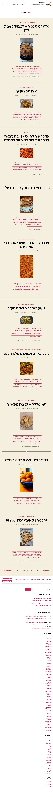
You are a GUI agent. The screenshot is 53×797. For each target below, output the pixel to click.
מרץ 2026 (49, 644)
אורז (34, 122)
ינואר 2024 (49, 685)
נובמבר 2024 (48, 669)
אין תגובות (16, 95)
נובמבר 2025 (48, 651)
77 (17, 570)
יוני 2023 (49, 696)
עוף (20, 4)
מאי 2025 (49, 660)
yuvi (32, 144)
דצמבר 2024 (48, 668)
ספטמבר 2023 (48, 691)
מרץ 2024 (49, 682)
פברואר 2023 (48, 702)
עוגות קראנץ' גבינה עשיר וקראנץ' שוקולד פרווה (34, 616)
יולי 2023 (49, 694)
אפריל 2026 (48, 643)
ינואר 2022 (49, 722)
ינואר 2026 (49, 647)
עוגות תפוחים (35, 391)
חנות (26, 3)
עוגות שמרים (48, 763)
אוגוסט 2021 (48, 730)
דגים (15, 4)
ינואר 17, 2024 (24, 95)
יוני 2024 (49, 677)
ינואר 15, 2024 (26, 144)
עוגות (13, 3)
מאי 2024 (49, 679)
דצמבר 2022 (48, 705)
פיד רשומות (48, 782)
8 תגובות (16, 34)
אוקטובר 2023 (48, 690)
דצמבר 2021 (48, 724)
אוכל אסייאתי (37, 122)
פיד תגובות (49, 784)
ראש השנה (49, 771)
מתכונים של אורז (19, 122)
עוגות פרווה (22, 349)
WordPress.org (48, 786)
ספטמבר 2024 (48, 672)
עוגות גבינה (49, 757)
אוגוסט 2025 (48, 655)
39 (24, 570)
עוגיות (23, 4)
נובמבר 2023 (48, 688)
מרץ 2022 (49, 719)
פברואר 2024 (48, 683)
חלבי (28, 22)
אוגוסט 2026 (48, 637)
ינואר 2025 (49, 666)
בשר (22, 3)
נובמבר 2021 (48, 726)
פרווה (31, 391)
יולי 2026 (49, 638)
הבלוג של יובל (48, 743)
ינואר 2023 (49, 704)
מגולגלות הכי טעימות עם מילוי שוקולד (43, 608)
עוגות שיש (17, 349)
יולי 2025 (49, 657)
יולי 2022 (49, 713)
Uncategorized (33, 22)
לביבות (24, 22)
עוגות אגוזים (16, 389)
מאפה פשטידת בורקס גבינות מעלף (26, 188)
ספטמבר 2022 (48, 710)
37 (31, 570)
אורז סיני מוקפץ (26, 91)
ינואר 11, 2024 (24, 357)
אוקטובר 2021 (48, 727)
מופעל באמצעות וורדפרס (35, 794)
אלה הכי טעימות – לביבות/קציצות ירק (26, 28)
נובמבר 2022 (48, 707)
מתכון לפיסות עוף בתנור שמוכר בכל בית (43, 605)
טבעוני (19, 3)
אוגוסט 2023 (48, 693)
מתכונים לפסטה (37, 294)
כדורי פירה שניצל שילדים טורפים (26, 460)
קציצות (12, 4)
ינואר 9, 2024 (24, 408)
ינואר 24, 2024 (23, 34)
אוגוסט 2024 (48, 674)
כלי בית (49, 751)
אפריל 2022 (48, 718)
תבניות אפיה (48, 773)
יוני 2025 (49, 658)
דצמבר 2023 (48, 686)
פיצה (16, 560)
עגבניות (39, 174)
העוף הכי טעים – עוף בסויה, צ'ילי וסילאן (40, 628)
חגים (25, 183)
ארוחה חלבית (37, 76)
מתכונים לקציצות (19, 76)
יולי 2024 (49, 676)
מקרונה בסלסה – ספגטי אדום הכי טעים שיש (26, 245)
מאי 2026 (49, 641)
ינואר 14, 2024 (23, 250)
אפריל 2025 (48, 662)
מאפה (34, 229)
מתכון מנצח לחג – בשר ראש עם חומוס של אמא (41, 600)
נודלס (33, 294)
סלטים (16, 3)
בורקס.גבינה (38, 229)
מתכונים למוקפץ (29, 340)
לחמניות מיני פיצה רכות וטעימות (26, 520)
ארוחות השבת (32, 76)
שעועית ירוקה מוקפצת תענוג (26, 308)
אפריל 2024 (48, 680)
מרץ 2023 (49, 701)
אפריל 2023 (48, 699)
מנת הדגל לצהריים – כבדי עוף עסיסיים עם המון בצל (41, 603)
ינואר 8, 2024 (24, 464)
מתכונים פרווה (23, 389)
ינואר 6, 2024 (24, 524)
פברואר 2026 (48, 646)
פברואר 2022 (48, 721)
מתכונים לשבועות (20, 560)
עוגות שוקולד (48, 760)
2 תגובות (16, 250)
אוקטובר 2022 (48, 708)
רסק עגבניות (35, 174)
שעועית (19, 340)
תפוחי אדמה (24, 507)
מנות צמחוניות (24, 76)
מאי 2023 (49, 697)
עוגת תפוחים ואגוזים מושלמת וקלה (26, 354)
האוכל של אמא (41, 2)
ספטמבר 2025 (48, 654)
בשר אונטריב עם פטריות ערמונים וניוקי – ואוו (42, 598)
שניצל (28, 507)
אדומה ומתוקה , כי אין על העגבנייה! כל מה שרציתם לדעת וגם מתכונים (26, 138)
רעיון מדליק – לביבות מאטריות (26, 404)
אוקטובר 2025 (48, 652)
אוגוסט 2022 (48, 711)
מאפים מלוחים (30, 229)
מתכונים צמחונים (35, 77)
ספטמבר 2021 (48, 729)
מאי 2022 (49, 716)
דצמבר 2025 (48, 649)
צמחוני (18, 4)
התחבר (49, 781)
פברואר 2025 (48, 665)
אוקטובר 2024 (48, 671)
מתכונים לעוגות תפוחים (30, 389)
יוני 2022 (49, 715)
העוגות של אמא (37, 389)
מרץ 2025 (49, 663)
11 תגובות (16, 192)
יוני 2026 (49, 640)
